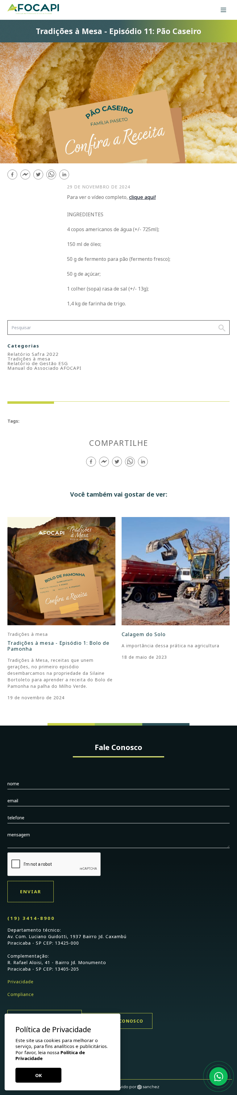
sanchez (151, 1086)
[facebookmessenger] (25, 174)
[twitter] (38, 174)
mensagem (18, 835)
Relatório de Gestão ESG (37, 363)
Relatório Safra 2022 (33, 354)
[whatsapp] (51, 174)
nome (13, 784)
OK (38, 1075)
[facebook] (12, 174)
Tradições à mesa (28, 359)
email (12, 801)
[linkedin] (64, 174)
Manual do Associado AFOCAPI (44, 368)
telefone (15, 818)
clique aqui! (142, 197)
